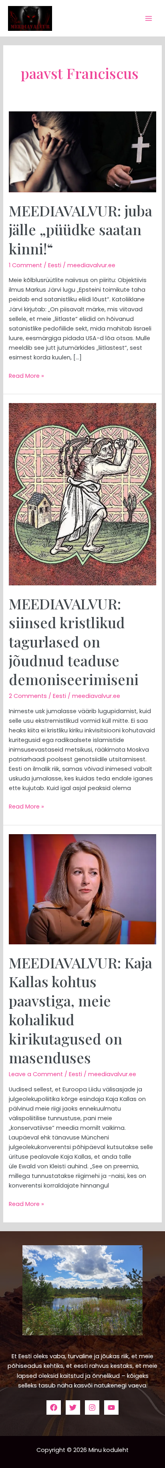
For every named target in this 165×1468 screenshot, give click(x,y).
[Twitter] (73, 1407)
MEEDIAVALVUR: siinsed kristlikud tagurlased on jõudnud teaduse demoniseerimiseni (74, 641)
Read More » (26, 375)
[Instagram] (92, 1407)
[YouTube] (111, 1407)
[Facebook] (53, 1407)
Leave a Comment (36, 1074)
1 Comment (25, 265)
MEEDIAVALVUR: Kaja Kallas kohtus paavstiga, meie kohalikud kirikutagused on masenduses (80, 1010)
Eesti (54, 265)
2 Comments (28, 696)
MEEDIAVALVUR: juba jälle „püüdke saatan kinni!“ (80, 229)
